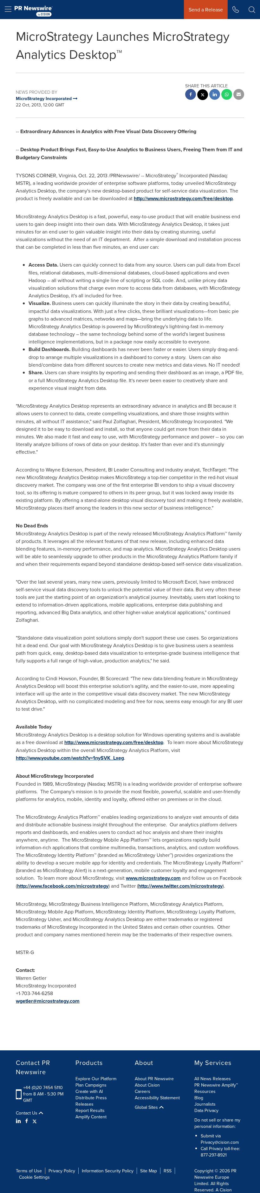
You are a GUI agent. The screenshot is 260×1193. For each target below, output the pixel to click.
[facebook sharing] (190, 95)
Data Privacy (206, 1110)
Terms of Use (29, 1171)
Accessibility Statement (157, 1098)
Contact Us (27, 1113)
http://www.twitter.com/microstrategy (180, 886)
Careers (142, 1091)
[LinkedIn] (19, 1121)
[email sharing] (238, 95)
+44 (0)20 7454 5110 (43, 1087)
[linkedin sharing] (214, 95)
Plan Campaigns (91, 1085)
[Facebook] (26, 1121)
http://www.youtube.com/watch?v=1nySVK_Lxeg (70, 758)
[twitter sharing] (202, 95)
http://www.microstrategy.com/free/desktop (183, 198)
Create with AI (89, 1091)
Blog (198, 1098)
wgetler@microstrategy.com (48, 1001)
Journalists (205, 1104)
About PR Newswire (154, 1078)
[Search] (252, 9)
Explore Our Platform (95, 1078)
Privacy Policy (62, 1171)
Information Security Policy (107, 1171)
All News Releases (212, 1078)
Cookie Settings (34, 1177)
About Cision (147, 1085)
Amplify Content (91, 1117)
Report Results (90, 1110)
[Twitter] (34, 1121)
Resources (205, 1091)
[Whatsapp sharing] (226, 95)
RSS (168, 1171)
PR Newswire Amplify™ (216, 1085)
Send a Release (206, 9)
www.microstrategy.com (153, 878)
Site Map (148, 1171)
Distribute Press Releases (91, 1101)
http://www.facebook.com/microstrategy (62, 886)
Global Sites (147, 1107)
